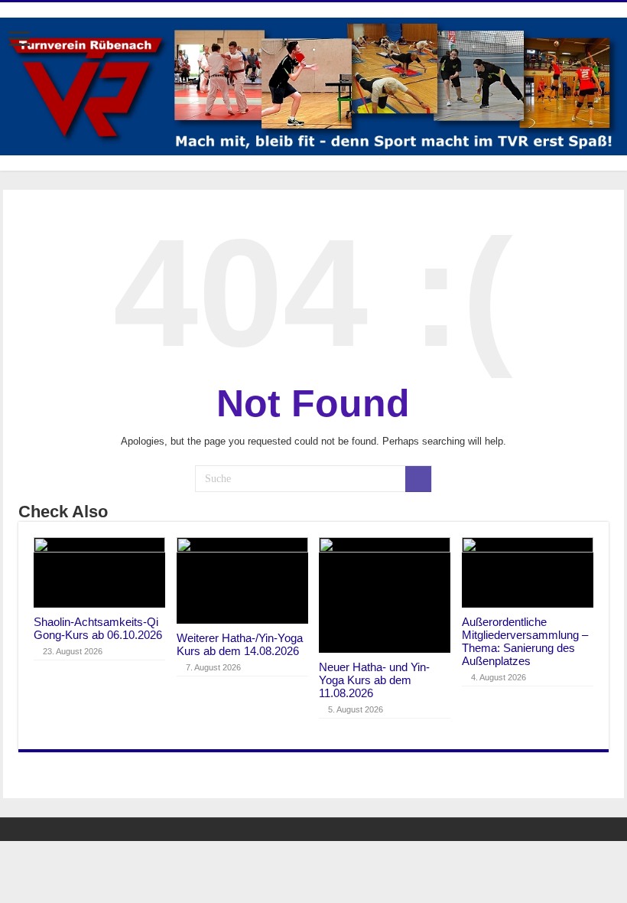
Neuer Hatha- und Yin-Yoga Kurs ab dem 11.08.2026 (374, 679)
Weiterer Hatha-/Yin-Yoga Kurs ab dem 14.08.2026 (240, 644)
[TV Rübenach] (313, 84)
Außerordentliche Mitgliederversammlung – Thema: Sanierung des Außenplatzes (525, 641)
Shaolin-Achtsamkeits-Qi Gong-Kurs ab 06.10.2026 (98, 628)
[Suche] (418, 479)
